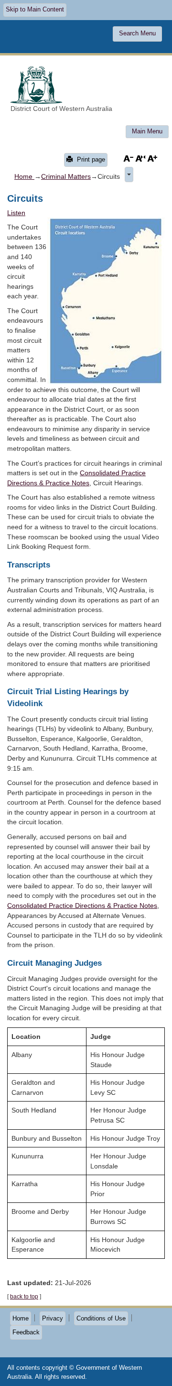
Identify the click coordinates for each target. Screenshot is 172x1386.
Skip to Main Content (35, 9)
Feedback (26, 1332)
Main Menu (147, 131)
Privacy (52, 1318)
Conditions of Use (101, 1318)
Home (24, 176)
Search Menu (137, 33)
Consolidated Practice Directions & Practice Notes (82, 905)
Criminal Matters (66, 176)
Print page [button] (90, 159)
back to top (24, 1296)
